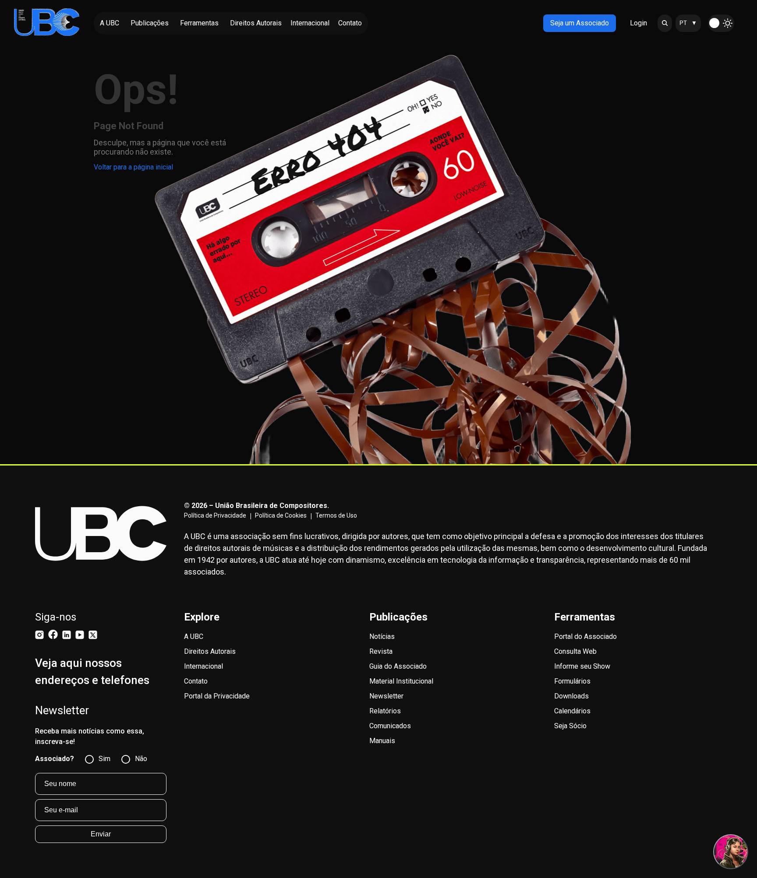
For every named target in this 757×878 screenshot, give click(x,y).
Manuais (382, 741)
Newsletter (386, 696)
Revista (381, 651)
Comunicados (390, 726)
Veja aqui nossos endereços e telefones (92, 671)
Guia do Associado (398, 666)
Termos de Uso (336, 515)
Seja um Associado (579, 23)
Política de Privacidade (215, 515)
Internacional (203, 666)
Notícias (382, 636)
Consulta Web (575, 651)
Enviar (101, 834)
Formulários (572, 681)
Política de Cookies (281, 515)
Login (638, 23)
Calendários (572, 711)
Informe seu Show (582, 666)
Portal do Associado (585, 636)
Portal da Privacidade (217, 696)
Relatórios (385, 711)
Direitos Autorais (210, 651)
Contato (196, 681)
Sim (104, 759)
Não (141, 759)
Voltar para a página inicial (133, 167)
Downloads (571, 696)
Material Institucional (401, 681)
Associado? (54, 759)
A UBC (193, 636)
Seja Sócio (570, 726)
